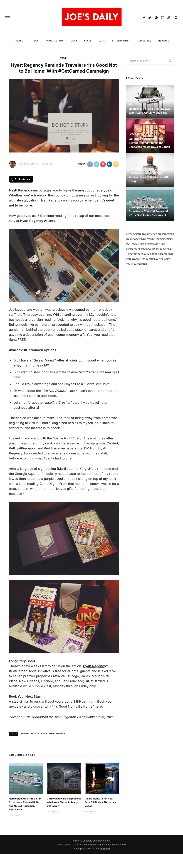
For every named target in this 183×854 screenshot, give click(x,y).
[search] (176, 17)
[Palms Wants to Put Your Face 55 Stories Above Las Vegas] (102, 778)
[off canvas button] (7, 18)
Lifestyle (145, 41)
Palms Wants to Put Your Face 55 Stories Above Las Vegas (100, 802)
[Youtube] (169, 17)
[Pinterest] (156, 17)
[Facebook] (144, 17)
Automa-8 (105, 848)
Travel (18, 41)
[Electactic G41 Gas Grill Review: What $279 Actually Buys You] (150, 101)
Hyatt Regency (20, 190)
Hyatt (44, 733)
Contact (106, 844)
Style (88, 41)
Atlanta (25, 733)
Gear (74, 41)
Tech (36, 41)
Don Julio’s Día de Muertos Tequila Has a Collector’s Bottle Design (148, 177)
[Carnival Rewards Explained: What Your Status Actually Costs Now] (64, 778)
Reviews (163, 41)
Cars (102, 41)
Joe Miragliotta (26, 164)
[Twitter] (150, 17)
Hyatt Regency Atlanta (37, 221)
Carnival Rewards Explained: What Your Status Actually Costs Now (64, 802)
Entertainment (122, 41)
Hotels (35, 733)
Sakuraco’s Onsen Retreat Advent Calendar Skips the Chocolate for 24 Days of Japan (149, 143)
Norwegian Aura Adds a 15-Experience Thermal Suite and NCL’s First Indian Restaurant (148, 211)
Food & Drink (54, 41)
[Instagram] (162, 17)
